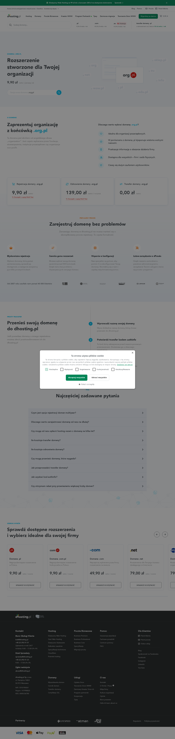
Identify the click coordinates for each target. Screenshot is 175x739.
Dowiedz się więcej (125, 364)
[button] (87, 384)
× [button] (132, 353)
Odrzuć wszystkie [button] (99, 377)
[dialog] (87, 369)
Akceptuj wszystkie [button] (76, 377)
